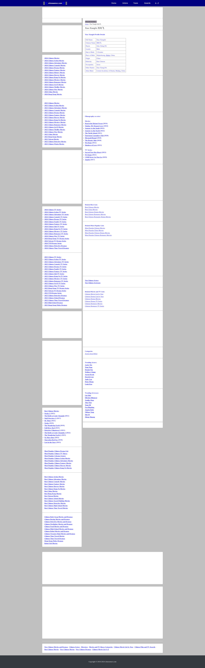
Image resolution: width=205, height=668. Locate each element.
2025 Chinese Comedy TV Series (55, 264)
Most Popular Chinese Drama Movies (97, 233)
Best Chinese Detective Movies (55, 503)
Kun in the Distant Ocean (94, 123)
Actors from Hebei (91, 354)
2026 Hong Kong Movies (53, 94)
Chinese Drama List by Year (94, 296)
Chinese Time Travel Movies (54, 536)
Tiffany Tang (89, 412)
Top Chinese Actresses (92, 283)
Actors (86, 24)
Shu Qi (87, 415)
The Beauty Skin (90, 140)
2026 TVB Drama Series (53, 243)
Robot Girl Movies (50, 543)
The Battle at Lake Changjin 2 (55, 433)
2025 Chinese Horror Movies (54, 117)
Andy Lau (88, 379)
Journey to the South (92, 128)
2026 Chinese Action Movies (54, 60)
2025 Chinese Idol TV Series (54, 274)
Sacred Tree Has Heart (93, 152)
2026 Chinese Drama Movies (54, 68)
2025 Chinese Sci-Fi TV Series (54, 283)
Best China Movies (91, 209)
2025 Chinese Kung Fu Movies (55, 120)
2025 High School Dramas (53, 303)
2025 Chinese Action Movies (54, 105)
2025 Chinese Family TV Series (55, 269)
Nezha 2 (47, 413)
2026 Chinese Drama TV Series (55, 219)
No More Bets (49, 437)
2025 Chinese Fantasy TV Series (55, 271)
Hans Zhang (89, 382)
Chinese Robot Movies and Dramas (56, 531)
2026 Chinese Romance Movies (55, 82)
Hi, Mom (47, 421)
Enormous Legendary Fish (94, 135)
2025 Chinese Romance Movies (55, 125)
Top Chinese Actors (92, 280)
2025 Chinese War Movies (53, 132)
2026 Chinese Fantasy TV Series (55, 224)
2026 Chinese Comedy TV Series (55, 217)
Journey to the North (92, 131)
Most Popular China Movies (94, 230)
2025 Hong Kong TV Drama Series (56, 288)
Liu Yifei (88, 395)
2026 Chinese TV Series (52, 210)
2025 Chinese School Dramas (54, 298)
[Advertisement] (94, 12)
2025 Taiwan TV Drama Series (55, 291)
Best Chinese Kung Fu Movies (54, 489)
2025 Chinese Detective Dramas (55, 295)
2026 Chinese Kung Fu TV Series (55, 229)
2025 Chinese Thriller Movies (54, 129)
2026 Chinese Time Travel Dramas (56, 248)
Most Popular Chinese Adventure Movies (58, 461)
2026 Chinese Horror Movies (54, 75)
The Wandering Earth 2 (52, 435)
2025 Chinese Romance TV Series (56, 281)
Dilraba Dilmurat (91, 398)
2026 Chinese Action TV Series (55, 212)
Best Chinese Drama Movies (94, 212)
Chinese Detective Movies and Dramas (57, 522)
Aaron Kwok (89, 374)
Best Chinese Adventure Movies (55, 479)
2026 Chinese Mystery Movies (54, 80)
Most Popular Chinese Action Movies (57, 458)
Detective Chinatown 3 (52, 430)
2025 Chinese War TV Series (54, 286)
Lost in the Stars (50, 442)
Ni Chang (88, 155)
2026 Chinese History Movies (54, 72)
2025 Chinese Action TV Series (55, 259)
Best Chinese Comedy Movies (54, 481)
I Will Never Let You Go (93, 157)
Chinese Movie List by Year (94, 294)
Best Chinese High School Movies (56, 506)
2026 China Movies (51, 92)
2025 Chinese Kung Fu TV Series (55, 276)
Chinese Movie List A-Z (100, 649)
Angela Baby (89, 410)
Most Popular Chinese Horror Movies (57, 465)
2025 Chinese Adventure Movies (55, 108)
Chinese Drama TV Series (93, 301)
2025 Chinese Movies (51, 103)
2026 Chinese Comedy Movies (54, 65)
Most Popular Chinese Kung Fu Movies (58, 468)
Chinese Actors (74, 647)
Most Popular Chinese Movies (95, 228)
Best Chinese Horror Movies (54, 486)
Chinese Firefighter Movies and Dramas (58, 524)
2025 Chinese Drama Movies (54, 113)
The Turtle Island (91, 133)
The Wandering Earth (52, 425)
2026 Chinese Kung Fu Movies (55, 77)
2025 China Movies (51, 134)
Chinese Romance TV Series (94, 306)
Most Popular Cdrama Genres (55, 456)
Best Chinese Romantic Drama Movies (98, 217)
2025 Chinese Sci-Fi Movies (54, 127)
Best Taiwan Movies (51, 496)
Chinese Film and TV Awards (145, 647)
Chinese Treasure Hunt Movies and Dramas (59, 534)
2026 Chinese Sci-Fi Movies (54, 85)
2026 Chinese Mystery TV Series (55, 231)
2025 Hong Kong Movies (53, 137)
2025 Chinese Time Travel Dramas (56, 300)
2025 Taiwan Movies (51, 139)
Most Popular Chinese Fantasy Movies (57, 463)
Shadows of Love (91, 145)
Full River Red (49, 428)
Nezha (46, 423)
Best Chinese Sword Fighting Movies (57, 501)
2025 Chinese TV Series (52, 257)
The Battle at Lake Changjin (54, 416)
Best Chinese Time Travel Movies (56, 508)
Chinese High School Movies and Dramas (58, 529)
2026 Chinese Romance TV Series (56, 234)
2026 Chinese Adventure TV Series (56, 214)
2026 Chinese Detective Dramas (55, 246)
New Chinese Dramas (83, 649)
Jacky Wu (88, 365)
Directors (84, 647)
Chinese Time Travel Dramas (54, 538)
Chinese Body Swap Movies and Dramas (58, 517)
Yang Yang (88, 367)
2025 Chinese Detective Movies (55, 141)
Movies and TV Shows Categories (101, 647)
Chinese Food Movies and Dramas (56, 526)
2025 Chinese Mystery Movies (54, 122)
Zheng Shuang (90, 417)
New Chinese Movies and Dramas (56, 647)
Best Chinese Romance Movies (95, 214)
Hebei (108, 55)
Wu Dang (88, 143)
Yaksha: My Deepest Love (94, 126)
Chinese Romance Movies (93, 304)
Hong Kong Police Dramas (53, 541)
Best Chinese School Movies (54, 498)
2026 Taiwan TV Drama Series (55, 241)
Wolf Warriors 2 (50, 418)
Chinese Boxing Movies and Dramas (57, 519)
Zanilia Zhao (89, 400)
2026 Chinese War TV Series (54, 236)
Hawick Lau (89, 377)
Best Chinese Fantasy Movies (54, 484)
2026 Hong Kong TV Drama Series (56, 238)
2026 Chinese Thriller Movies (54, 87)
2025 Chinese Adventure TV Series (56, 262)
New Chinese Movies (67, 649)
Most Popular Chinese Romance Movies (98, 235)
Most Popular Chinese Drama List (56, 451)
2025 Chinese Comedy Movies (54, 110)
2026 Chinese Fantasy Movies (54, 70)
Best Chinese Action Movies (54, 477)
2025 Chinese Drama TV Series (55, 267)
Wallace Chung (90, 372)
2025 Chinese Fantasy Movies (54, 115)
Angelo (87, 160)
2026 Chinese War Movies (53, 89)
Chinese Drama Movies (93, 299)
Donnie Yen (89, 370)
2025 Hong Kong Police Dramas (55, 305)
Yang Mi (88, 405)
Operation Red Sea (51, 440)
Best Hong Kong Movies (52, 494)
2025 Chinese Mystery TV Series (55, 279)
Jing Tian (88, 402)
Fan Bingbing (89, 407)
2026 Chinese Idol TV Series (54, 226)
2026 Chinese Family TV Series (55, 222)
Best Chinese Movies (92, 207)
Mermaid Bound (90, 138)
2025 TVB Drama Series (53, 293)
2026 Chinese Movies (51, 58)
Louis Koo (88, 384)
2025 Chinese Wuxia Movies (54, 144)
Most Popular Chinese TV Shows (55, 453)
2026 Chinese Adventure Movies (55, 63)
